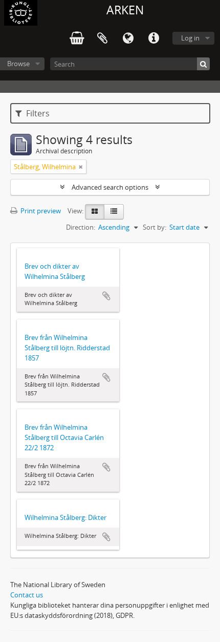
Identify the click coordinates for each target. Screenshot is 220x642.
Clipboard (102, 38)
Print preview (40, 210)
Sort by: (154, 227)
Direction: (80, 227)
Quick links (153, 38)
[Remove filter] (81, 167)
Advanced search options (110, 187)
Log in (190, 38)
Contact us (26, 594)
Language (128, 38)
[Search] (203, 63)
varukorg (77, 38)
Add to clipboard (106, 296)
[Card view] (94, 211)
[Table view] (114, 211)
